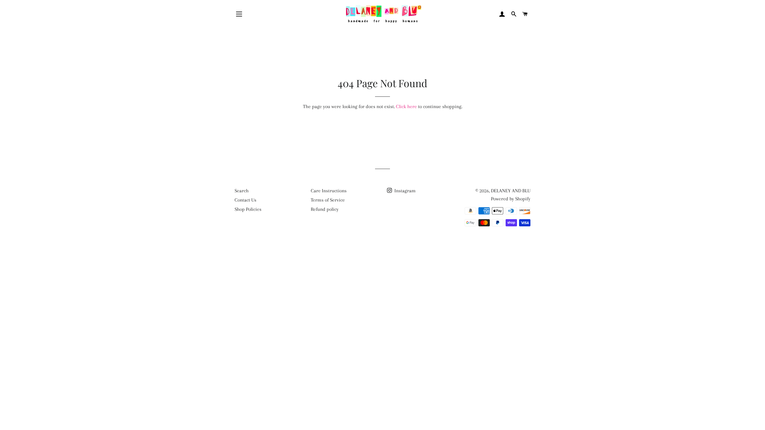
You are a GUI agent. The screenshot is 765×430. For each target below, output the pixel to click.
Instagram (404, 191)
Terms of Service (328, 200)
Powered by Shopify (510, 199)
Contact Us (245, 200)
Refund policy (325, 209)
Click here (406, 106)
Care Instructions (329, 191)
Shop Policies (248, 209)
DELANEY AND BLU (510, 191)
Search (242, 191)
